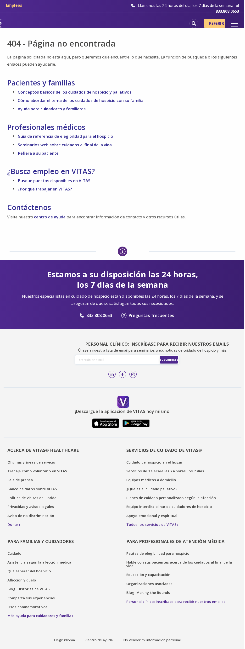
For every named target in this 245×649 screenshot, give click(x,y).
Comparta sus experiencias (31, 598)
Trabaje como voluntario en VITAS (37, 471)
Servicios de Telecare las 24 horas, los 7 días (165, 471)
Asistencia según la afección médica (39, 562)
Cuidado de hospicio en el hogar (154, 462)
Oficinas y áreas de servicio (31, 462)
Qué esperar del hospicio (29, 571)
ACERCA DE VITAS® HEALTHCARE (43, 450)
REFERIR (216, 23)
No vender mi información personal (152, 640)
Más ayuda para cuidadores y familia (39, 615)
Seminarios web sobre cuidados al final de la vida (65, 145)
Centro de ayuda (99, 640)
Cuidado (14, 553)
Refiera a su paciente (38, 153)
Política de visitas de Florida (31, 497)
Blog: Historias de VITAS (28, 588)
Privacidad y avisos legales (30, 506)
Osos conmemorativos (27, 606)
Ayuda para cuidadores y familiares (52, 108)
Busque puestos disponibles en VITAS (54, 180)
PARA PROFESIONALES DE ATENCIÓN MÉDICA (175, 541)
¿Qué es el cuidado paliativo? (151, 488)
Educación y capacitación (148, 574)
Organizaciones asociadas (149, 583)
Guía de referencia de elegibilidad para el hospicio (65, 136)
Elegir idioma (64, 640)
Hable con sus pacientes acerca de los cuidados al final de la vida (179, 564)
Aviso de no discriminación (30, 515)
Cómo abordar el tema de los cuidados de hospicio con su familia (81, 100)
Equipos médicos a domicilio (151, 479)
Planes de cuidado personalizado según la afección (171, 497)
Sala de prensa (20, 479)
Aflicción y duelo (21, 580)
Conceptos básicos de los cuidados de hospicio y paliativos (75, 92)
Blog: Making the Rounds (148, 592)
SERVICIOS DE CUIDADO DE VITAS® (164, 450)
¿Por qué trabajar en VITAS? (45, 189)
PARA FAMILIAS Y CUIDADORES (40, 541)
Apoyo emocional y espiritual (151, 515)
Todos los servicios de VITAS (151, 524)
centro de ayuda (50, 217)
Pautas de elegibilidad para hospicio (157, 553)
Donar (12, 524)
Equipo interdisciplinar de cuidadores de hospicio (169, 506)
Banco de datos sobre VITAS (32, 488)
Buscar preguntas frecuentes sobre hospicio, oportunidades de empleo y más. (193, 23)
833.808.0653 (99, 315)
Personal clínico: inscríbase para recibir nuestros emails (174, 601)
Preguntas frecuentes (151, 315)
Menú (234, 23)
